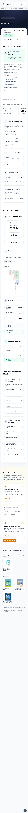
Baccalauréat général (11, 134)
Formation (21, 8)
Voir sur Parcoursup (19, 30)
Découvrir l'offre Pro (8, 540)
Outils (8, 8)
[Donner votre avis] (25, 810)
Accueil (2, 8)
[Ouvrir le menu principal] (24, 4)
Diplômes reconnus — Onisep (10, 87)
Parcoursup (14, 8)
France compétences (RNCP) (9, 85)
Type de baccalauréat (10, 131)
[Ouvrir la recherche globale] (21, 4)
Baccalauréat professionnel (12, 141)
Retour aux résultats (8, 18)
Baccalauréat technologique (12, 138)
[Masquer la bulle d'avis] (26, 809)
